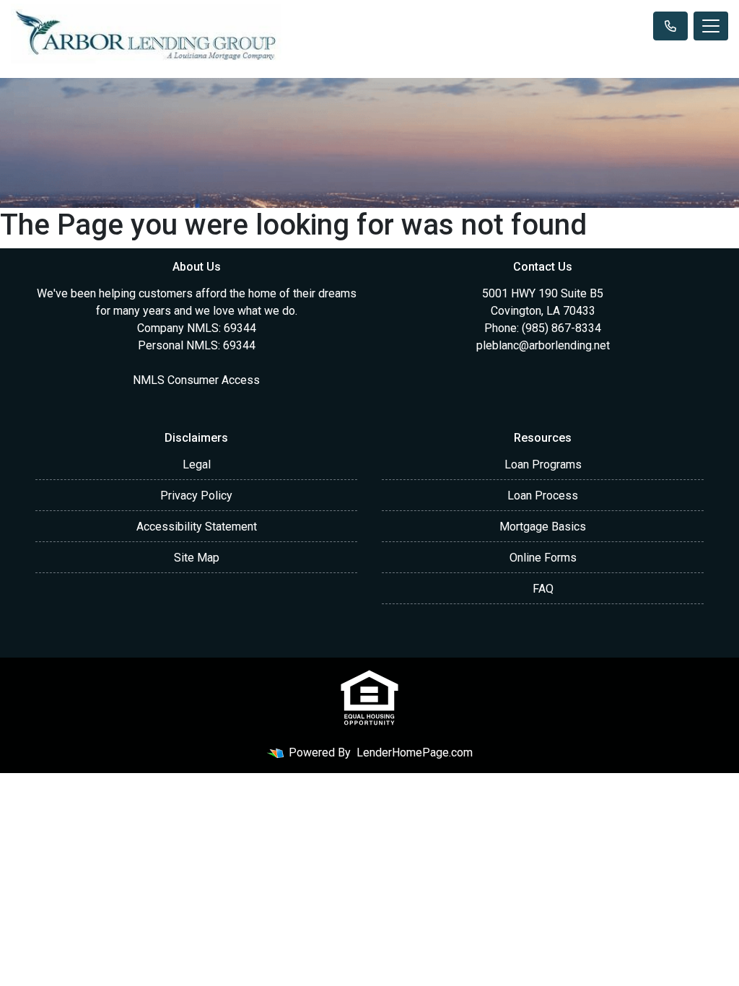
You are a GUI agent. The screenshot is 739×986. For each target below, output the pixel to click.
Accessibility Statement (196, 526)
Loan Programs (543, 464)
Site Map (196, 557)
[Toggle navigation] (711, 26)
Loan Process (542, 495)
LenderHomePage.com (415, 752)
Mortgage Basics (542, 526)
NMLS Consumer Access (196, 380)
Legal (197, 464)
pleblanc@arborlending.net (543, 345)
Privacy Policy (196, 495)
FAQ (543, 588)
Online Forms (543, 557)
